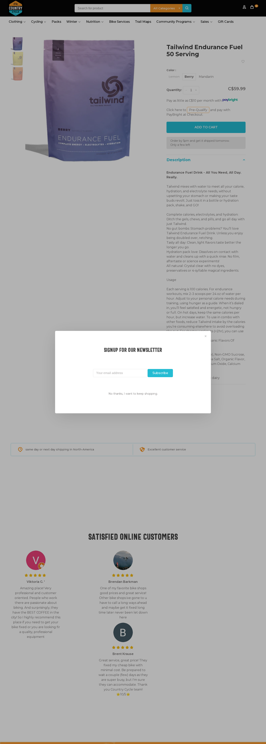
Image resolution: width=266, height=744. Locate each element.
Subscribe (160, 373)
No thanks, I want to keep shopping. (133, 393)
